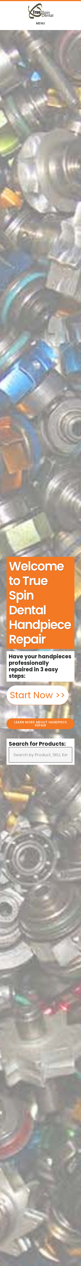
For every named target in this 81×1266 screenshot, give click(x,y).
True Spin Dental (40, 11)
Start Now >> (37, 695)
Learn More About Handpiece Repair (40, 724)
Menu (40, 23)
